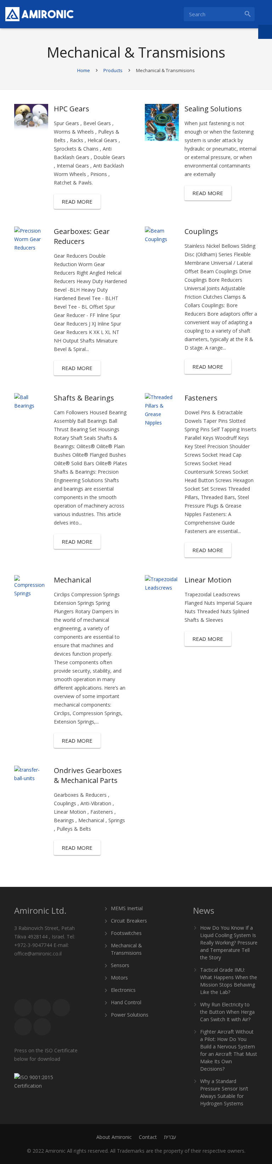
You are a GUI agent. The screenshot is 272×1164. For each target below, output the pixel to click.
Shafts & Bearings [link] (84, 398)
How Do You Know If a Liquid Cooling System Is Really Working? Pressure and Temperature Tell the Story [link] (228, 942)
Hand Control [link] (126, 1002)
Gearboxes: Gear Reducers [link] (82, 236)
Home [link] (83, 70)
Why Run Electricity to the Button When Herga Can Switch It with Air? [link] (227, 1012)
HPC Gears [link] (71, 108)
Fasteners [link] (201, 398)
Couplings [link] (201, 231)
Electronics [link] (123, 990)
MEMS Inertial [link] (127, 908)
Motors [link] (119, 977)
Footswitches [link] (126, 933)
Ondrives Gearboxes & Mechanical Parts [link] (88, 775)
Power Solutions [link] (129, 1014)
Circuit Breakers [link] (129, 920)
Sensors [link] (120, 965)
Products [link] (113, 70)
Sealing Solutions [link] (213, 108)
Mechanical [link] (72, 580)
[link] (39, 14)
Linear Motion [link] (208, 580)
